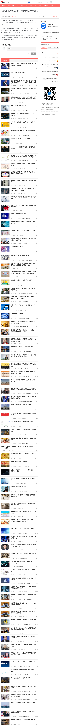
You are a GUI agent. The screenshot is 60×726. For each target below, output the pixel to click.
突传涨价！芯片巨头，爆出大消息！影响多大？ (23, 619)
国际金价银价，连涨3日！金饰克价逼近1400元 (23, 453)
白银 (24, 516)
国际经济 (23, 160)
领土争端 (21, 707)
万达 (25, 335)
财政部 (23, 127)
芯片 (25, 624)
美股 (17, 5)
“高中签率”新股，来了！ (17, 246)
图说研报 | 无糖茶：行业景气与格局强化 (21, 280)
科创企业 (23, 226)
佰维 (22, 541)
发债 (26, 699)
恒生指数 (22, 483)
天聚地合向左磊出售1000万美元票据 (20, 138)
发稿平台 (52, 107)
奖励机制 (57, 107)
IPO (24, 343)
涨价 (30, 624)
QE (26, 160)
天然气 (29, 318)
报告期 (29, 351)
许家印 (24, 608)
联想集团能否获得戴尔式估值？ (19, 486)
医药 (22, 591)
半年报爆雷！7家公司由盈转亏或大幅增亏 (22, 346)
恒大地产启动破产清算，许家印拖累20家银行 (23, 719)
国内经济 (22, 524)
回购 (25, 310)
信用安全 (21, 666)
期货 (35, 5)
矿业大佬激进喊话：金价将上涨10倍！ (21, 678)
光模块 (24, 533)
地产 (26, 616)
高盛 (22, 102)
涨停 (24, 508)
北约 (27, 368)
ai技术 (23, 93)
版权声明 (42, 109)
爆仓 (25, 77)
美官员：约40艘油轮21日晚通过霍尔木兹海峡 (23, 703)
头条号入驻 (43, 21)
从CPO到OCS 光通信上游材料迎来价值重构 (22, 528)
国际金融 (22, 68)
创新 (22, 251)
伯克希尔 (29, 85)
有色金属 (25, 168)
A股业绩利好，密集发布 (17, 313)
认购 (21, 210)
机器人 (21, 177)
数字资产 (26, 110)
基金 (22, 5)
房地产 (51, 5)
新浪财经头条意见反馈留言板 (47, 103)
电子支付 (23, 185)
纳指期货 (27, 401)
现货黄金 (27, 301)
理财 (26, 5)
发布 (34, 53)
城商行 (28, 135)
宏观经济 (3, 5)
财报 (30, 68)
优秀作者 (49, 47)
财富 (22, 243)
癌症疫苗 (25, 591)
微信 (46, 16)
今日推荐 (43, 47)
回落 (26, 218)
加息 (27, 409)
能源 (40, 5)
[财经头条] (5, 2)
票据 (21, 143)
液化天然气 (29, 599)
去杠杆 (26, 475)
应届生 (24, 658)
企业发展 (23, 351)
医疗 (22, 674)
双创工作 (22, 310)
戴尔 (22, 491)
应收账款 (25, 558)
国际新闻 (25, 716)
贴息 (25, 524)
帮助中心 (52, 109)
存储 (22, 508)
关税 (28, 716)
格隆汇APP (13, 16)
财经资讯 (22, 168)
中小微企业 (29, 524)
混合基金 (22, 549)
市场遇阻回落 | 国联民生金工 (18, 213)
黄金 (31, 5)
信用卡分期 (28, 666)
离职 (27, 658)
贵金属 (26, 443)
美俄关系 (23, 599)
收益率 (26, 127)
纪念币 (21, 235)
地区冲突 (22, 368)
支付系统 (22, 110)
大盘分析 (23, 218)
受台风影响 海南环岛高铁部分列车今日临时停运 (50, 36)
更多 (56, 5)
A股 (9, 5)
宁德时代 (25, 583)
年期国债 (30, 260)
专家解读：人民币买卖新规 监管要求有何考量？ (23, 230)
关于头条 (42, 107)
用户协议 (47, 109)
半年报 (26, 351)
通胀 (28, 466)
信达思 (26, 85)
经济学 (23, 466)
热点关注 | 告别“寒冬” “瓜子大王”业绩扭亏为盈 (23, 553)
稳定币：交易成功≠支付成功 (18, 105)
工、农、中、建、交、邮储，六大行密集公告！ (23, 661)
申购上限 (27, 251)
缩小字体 (36, 16)
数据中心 (29, 93)
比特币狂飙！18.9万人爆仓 (18, 72)
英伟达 (26, 68)
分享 (50, 16)
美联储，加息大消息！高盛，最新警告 (21, 405)
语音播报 (32, 16)
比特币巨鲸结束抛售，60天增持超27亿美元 (22, 421)
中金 (22, 193)
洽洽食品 (22, 558)
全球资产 (25, 243)
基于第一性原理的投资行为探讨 (19, 461)
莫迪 (26, 691)
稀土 (26, 574)
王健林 (23, 335)
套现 (22, 343)
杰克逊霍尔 (24, 326)
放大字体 (39, 16)
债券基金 (25, 549)
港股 (13, 5)
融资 (22, 566)
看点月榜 (56, 47)
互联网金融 (46, 5)
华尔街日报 (26, 674)
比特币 (23, 77)
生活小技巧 (24, 393)
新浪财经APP (32, 2)
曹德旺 (27, 393)
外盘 (28, 68)
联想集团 (25, 491)
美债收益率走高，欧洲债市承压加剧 (20, 255)
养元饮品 (28, 376)
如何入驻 (47, 107)
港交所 (13, 450)
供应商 (28, 583)
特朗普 (30, 716)
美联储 (28, 160)
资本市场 (27, 226)
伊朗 (25, 368)
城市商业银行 (24, 135)
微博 (43, 16)
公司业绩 (26, 318)
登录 (25, 53)
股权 (20, 566)
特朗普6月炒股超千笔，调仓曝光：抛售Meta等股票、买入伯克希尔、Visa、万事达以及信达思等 (23, 82)
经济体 (28, 691)
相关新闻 (5, 60)
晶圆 (26, 533)
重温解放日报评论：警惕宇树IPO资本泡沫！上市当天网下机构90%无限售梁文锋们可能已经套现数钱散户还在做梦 (23, 340)
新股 (24, 251)
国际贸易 (23, 691)
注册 (28, 53)
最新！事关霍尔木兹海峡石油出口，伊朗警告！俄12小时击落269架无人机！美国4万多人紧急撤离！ (23, 365)
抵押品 (28, 475)
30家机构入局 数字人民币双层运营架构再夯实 (23, 130)
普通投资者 (24, 434)
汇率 (24, 401)
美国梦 (30, 393)
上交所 (24, 193)
